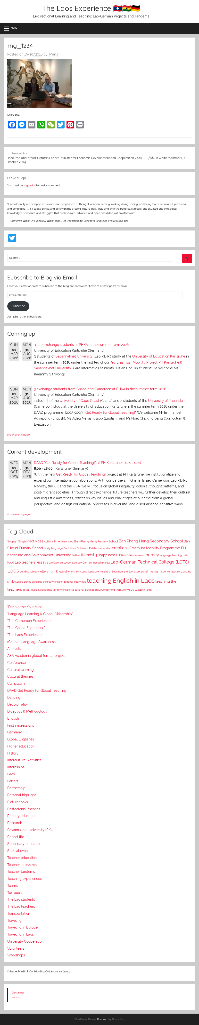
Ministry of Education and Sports (118, 571)
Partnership (16, 788)
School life (15, 837)
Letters (12, 781)
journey (152, 554)
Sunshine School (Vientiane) (47, 581)
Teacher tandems (21, 872)
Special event (18, 851)
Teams (12, 886)
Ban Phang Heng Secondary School (151, 541)
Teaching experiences (24, 879)
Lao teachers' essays (31, 562)
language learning (171, 555)
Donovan (102, 1019)
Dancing (13, 697)
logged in (29, 185)
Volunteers (15, 948)
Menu (14, 27)
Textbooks (15, 893)
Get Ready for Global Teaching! (110, 412)
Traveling (14, 920)
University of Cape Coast (79, 401)
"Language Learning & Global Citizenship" (40, 614)
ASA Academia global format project (36, 656)
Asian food (67, 541)
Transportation (18, 913)
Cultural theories (20, 676)
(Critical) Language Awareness (31, 642)
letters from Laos (77, 571)
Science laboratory (171, 571)
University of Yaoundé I (166, 401)
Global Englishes (20, 739)
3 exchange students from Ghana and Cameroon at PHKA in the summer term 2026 (100, 389)
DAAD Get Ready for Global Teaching (36, 690)
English (13, 718)
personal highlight (148, 571)
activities (36, 541)
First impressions (20, 725)
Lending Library (29, 571)
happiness (107, 555)
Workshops (16, 955)
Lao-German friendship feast (94, 562)
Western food (143, 589)
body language (53, 548)
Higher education (20, 746)
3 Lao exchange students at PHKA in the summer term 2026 (81, 345)
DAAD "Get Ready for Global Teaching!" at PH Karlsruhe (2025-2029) (87, 463)
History (12, 753)
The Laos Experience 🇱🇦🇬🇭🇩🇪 (91, 8)
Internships (16, 767)
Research (14, 823)
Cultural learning (20, 670)
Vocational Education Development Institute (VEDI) (102, 589)
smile (11, 581)
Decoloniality (17, 704)
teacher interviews (75, 581)
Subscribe (18, 306)
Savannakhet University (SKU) (30, 830)
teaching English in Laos (121, 580)
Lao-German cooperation (63, 562)
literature (93, 571)
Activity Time (52, 541)
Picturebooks (17, 802)
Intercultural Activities (24, 760)
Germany (14, 732)
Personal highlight (21, 795)
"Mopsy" (12, 541)
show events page (18, 434)
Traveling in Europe (22, 927)
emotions (120, 548)
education (105, 548)
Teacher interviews (22, 865)
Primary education (21, 816)
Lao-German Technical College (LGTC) (149, 562)
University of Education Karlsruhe (158, 356)
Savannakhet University (74, 356)
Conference (16, 663)
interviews (138, 555)
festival (76, 555)
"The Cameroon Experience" (29, 621)
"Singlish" (23, 541)
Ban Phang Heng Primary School (96, 541)
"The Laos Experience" (24, 635)
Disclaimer (18, 992)
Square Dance (23, 581)
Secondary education (24, 844)
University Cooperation (25, 941)
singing (187, 571)
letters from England (53, 571)
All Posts (14, 649)
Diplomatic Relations (88, 548)
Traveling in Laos (20, 934)
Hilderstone (124, 555)
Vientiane (65, 589)
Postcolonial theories (23, 809)
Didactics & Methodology (27, 711)
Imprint (16, 997)
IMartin (54, 54)
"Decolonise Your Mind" (25, 607)
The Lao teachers (21, 906)
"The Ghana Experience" (26, 628)
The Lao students (21, 899)
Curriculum (16, 683)
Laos (13, 570)
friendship (90, 555)
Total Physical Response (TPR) (41, 589)
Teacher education (22, 858)
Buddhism (70, 548)
